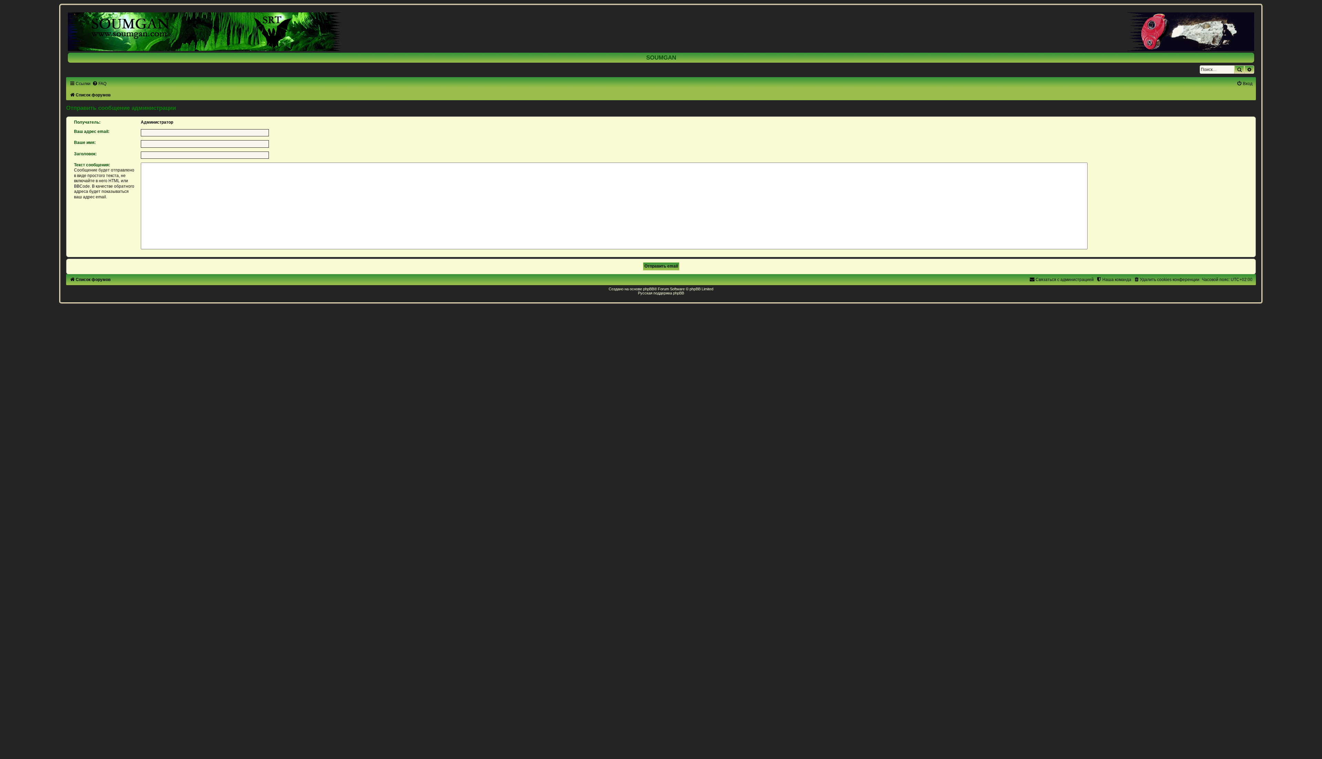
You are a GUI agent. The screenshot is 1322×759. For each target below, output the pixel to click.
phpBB (648, 289)
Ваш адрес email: (91, 131)
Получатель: (87, 122)
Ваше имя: (85, 142)
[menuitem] (99, 83)
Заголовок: (85, 154)
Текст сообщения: (92, 165)
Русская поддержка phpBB (661, 293)
